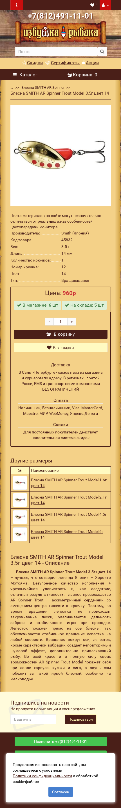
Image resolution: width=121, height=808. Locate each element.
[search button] (102, 51)
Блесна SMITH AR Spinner (42, 87)
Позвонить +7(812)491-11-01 (60, 741)
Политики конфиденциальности (42, 776)
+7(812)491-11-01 (60, 16)
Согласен (60, 792)
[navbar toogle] (16, 5)
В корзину (64, 334)
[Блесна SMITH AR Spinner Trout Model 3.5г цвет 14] (60, 155)
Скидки (35, 62)
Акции (92, 62)
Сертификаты (65, 62)
